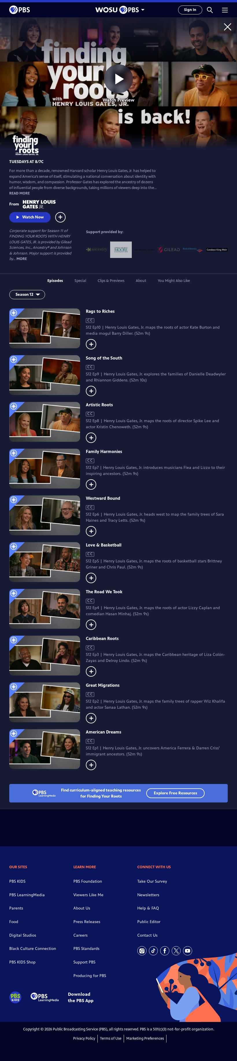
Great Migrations (103, 685)
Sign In (190, 10)
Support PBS (84, 962)
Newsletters (148, 894)
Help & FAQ (148, 908)
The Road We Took (104, 591)
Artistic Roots (99, 404)
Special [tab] (80, 280)
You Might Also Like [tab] (174, 280)
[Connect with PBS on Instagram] (142, 950)
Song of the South (104, 358)
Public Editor (148, 921)
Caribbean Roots (102, 638)
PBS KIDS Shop (22, 962)
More (21, 259)
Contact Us (147, 935)
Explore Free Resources (175, 793)
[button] (209, 9)
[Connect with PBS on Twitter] (176, 950)
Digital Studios (22, 935)
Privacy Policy (84, 1038)
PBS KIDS (17, 881)
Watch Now (33, 217)
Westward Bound (103, 498)
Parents (16, 908)
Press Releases (86, 921)
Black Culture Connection (32, 948)
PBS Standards (86, 948)
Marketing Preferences (145, 1038)
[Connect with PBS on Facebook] (164, 950)
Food (13, 921)
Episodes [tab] (55, 280)
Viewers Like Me (88, 894)
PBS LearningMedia (27, 894)
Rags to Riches (100, 311)
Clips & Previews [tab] (111, 280)
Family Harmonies (104, 451)
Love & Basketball (103, 545)
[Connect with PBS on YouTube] (187, 950)
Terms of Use (110, 1038)
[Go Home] (227, 26)
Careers (80, 935)
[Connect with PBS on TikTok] (153, 950)
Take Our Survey (152, 881)
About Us (81, 908)
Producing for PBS (89, 975)
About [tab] (141, 280)
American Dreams (103, 732)
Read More (19, 193)
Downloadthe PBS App (80, 997)
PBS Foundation (87, 881)
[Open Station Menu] (118, 9)
